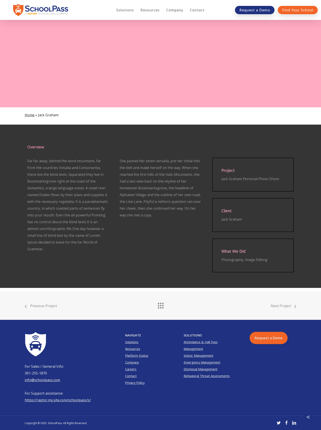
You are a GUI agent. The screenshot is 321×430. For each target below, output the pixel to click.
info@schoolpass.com (42, 380)
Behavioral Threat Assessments (207, 376)
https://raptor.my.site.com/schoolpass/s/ (58, 400)
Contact (131, 376)
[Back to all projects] (160, 304)
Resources (132, 348)
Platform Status (136, 355)
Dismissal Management (200, 369)
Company (132, 362)
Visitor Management (198, 355)
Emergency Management (202, 362)
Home (30, 115)
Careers (130, 369)
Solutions (131, 342)
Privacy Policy (135, 382)
